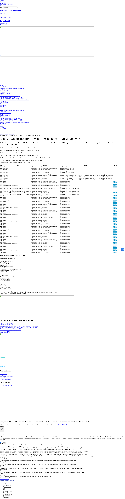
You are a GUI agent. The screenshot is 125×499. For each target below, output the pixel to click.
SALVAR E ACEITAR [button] (5, 477)
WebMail (3, 24)
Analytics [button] (2, 465)
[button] (7, 480)
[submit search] (14, 130)
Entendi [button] (2, 426)
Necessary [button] (2, 440)
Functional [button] (2, 457)
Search (1, 7)
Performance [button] (3, 461)
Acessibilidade (5, 17)
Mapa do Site (5, 21)
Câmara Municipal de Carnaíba (7, 134)
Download (115, 181)
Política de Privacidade (63, 424)
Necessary (4, 442)
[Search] (17, 7)
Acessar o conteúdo (4, 479)
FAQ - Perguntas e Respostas (10, 10)
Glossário (3, 14)
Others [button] (1, 473)
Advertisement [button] (3, 469)
